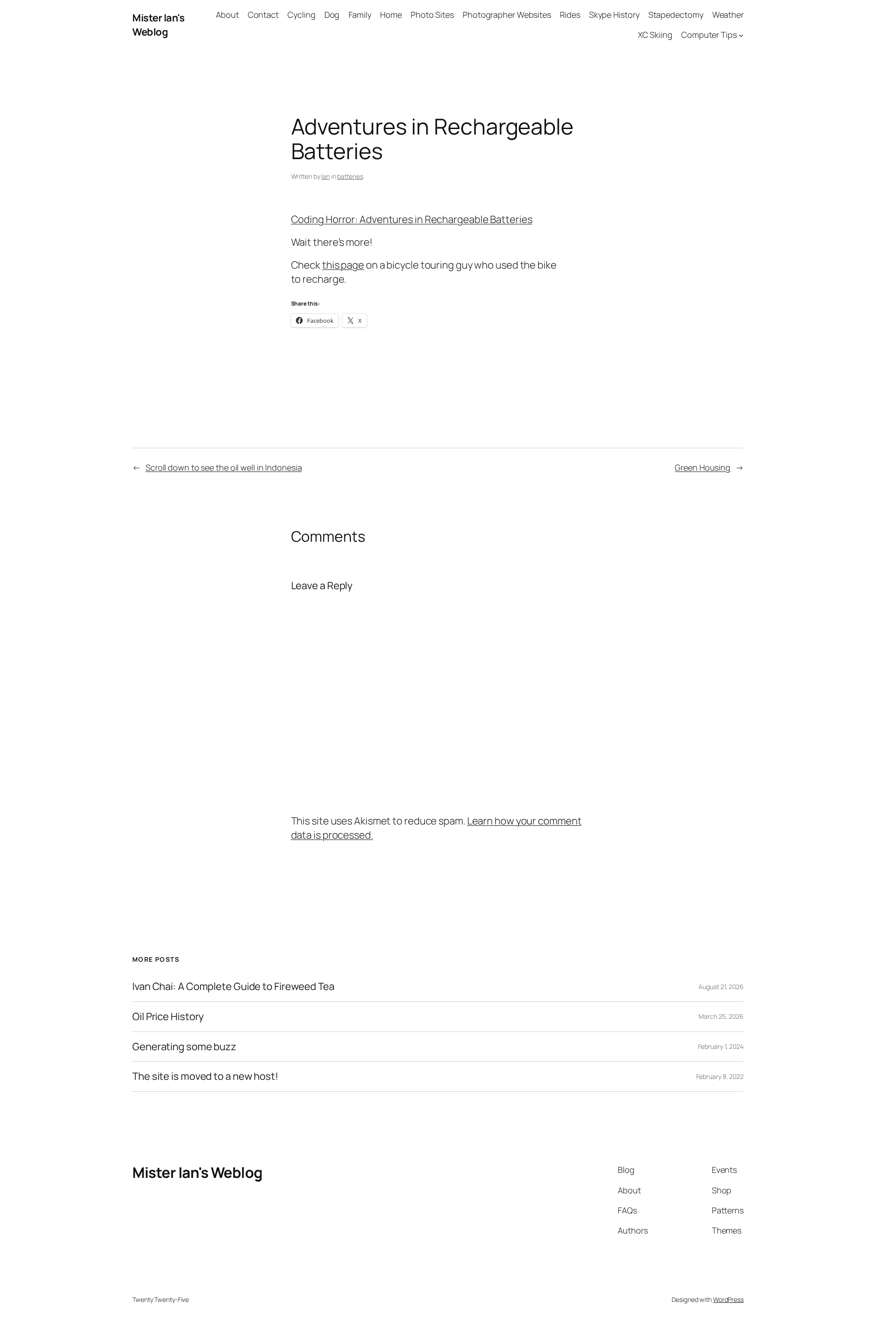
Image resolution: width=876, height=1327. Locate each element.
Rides (570, 14)
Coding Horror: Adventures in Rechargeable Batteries (411, 219)
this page (343, 265)
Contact (263, 14)
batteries (350, 176)
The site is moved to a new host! (205, 1076)
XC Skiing (655, 34)
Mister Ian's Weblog (158, 25)
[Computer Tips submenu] (741, 35)
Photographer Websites (507, 14)
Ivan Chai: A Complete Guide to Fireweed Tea (233, 986)
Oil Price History (168, 1016)
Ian (325, 176)
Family (360, 14)
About (227, 14)
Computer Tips (709, 34)
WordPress (728, 1299)
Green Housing (702, 467)
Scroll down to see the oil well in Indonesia (224, 467)
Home (391, 14)
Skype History (614, 14)
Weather (728, 14)
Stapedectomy (676, 14)
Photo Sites (432, 14)
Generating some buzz (184, 1046)
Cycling (301, 14)
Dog (332, 14)
